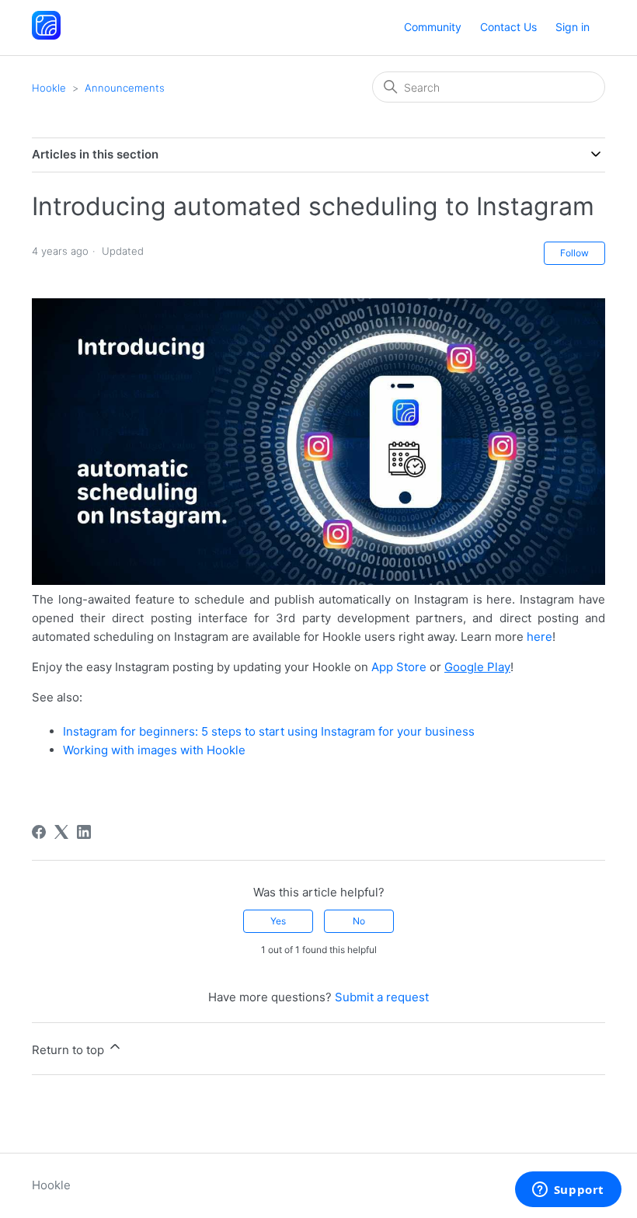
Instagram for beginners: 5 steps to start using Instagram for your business (269, 731)
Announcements (125, 88)
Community (432, 26)
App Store (398, 666)
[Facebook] (39, 832)
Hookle (49, 88)
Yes (278, 921)
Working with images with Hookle (154, 750)
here (539, 636)
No (359, 921)
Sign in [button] (572, 26)
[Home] (46, 35)
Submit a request (382, 997)
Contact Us (508, 26)
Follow (574, 253)
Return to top (69, 1049)
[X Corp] (61, 832)
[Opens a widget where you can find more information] (567, 1190)
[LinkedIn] (84, 832)
